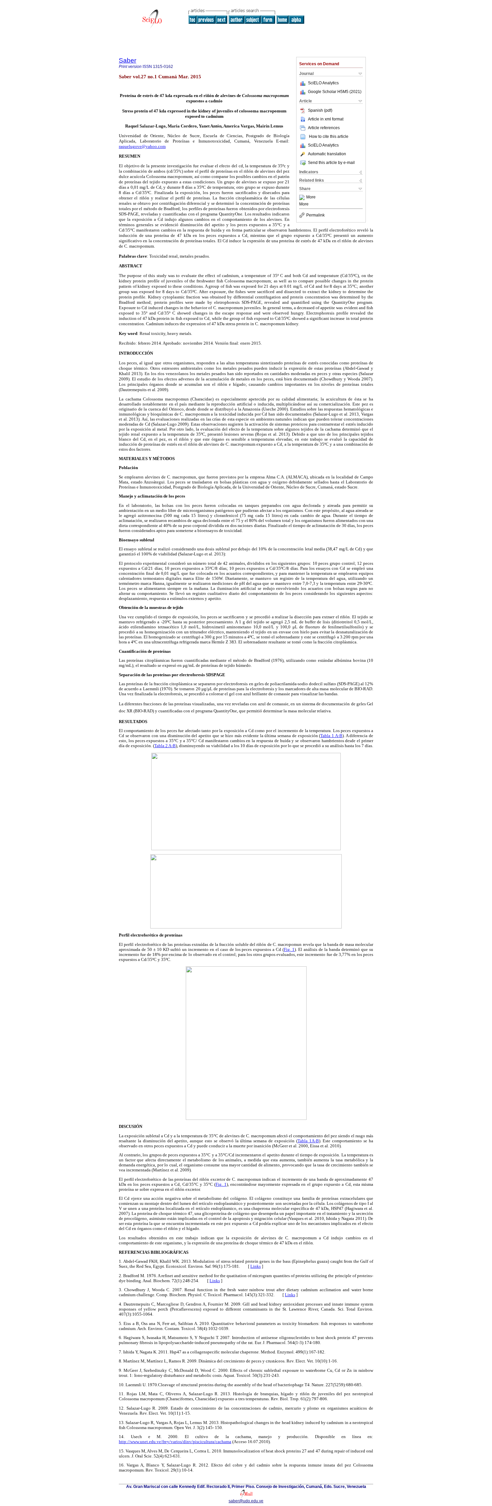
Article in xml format (325, 119)
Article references (324, 127)
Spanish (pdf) (320, 110)
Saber (127, 60)
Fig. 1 (289, 949)
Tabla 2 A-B (165, 745)
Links (255, 1266)
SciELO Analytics (323, 83)
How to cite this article (328, 136)
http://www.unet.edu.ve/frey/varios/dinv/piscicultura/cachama (175, 1441)
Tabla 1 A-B (331, 735)
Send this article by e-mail (331, 162)
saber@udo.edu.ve (246, 1501)
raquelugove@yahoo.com (142, 146)
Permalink (315, 215)
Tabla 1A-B (308, 1141)
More (311, 197)
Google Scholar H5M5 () (334, 91)
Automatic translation (327, 154)
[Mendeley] (302, 197)
